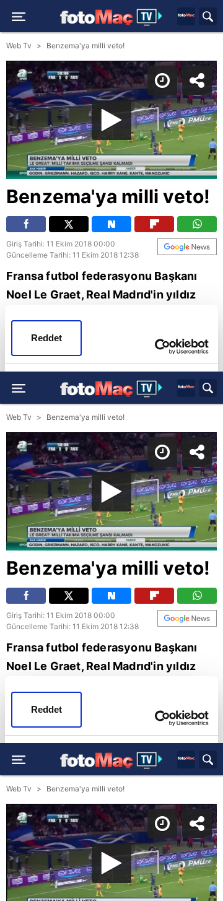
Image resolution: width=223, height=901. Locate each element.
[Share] (203, 20)
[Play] (111, 451)
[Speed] (168, 20)
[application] (111, 450)
